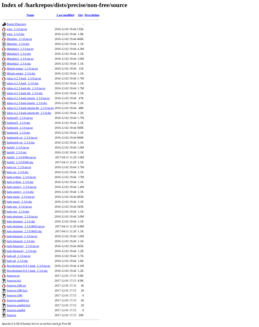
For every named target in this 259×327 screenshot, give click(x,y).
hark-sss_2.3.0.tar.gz (19, 167)
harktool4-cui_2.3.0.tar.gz (22, 137)
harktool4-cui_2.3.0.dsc (21, 142)
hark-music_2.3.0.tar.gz (21, 196)
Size (80, 15)
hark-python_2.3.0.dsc (20, 182)
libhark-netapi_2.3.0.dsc (21, 73)
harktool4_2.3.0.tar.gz (20, 127)
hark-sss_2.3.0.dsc (18, 172)
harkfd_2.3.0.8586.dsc (20, 162)
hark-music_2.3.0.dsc (19, 201)
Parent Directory (16, 24)
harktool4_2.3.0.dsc (18, 132)
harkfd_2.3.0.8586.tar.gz (21, 157)
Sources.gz (13, 275)
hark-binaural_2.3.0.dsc (21, 241)
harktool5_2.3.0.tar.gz (20, 117)
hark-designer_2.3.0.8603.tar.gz (26, 226)
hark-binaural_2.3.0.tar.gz (22, 236)
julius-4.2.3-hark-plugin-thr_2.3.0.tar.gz (30, 108)
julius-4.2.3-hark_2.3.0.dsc (23, 83)
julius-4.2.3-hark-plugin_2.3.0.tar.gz (28, 98)
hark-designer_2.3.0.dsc (21, 221)
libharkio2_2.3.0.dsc (19, 63)
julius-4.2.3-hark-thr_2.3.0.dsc (25, 93)
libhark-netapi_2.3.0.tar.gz (22, 68)
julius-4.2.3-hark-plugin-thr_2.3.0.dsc (29, 113)
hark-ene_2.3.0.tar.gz (19, 206)
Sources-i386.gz (16, 285)
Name (30, 15)
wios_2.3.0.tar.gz (17, 29)
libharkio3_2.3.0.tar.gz (20, 48)
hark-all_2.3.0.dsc (17, 261)
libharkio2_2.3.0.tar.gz (20, 58)
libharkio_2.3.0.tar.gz (19, 39)
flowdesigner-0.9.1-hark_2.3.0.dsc (27, 270)
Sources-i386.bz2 (17, 290)
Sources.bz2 (14, 280)
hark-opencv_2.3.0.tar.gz (21, 187)
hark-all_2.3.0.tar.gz (19, 256)
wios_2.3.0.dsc (16, 34)
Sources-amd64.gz (18, 300)
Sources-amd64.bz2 (18, 305)
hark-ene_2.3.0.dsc (18, 211)
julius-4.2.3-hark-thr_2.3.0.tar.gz (26, 88)
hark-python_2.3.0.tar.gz (21, 177)
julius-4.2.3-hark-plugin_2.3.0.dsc (27, 103)
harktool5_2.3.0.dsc (18, 122)
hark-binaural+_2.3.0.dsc (22, 251)
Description (92, 15)
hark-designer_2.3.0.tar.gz (22, 216)
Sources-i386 (14, 295)
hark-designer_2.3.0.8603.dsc (24, 231)
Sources (11, 315)
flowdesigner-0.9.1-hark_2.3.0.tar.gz (28, 265)
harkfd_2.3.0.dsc (17, 152)
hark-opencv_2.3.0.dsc (20, 191)
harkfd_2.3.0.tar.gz (18, 147)
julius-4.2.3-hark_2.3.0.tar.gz (24, 78)
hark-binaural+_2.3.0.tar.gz (23, 246)
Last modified (65, 15)
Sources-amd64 (16, 310)
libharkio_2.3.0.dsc (18, 44)
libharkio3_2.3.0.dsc (19, 53)
